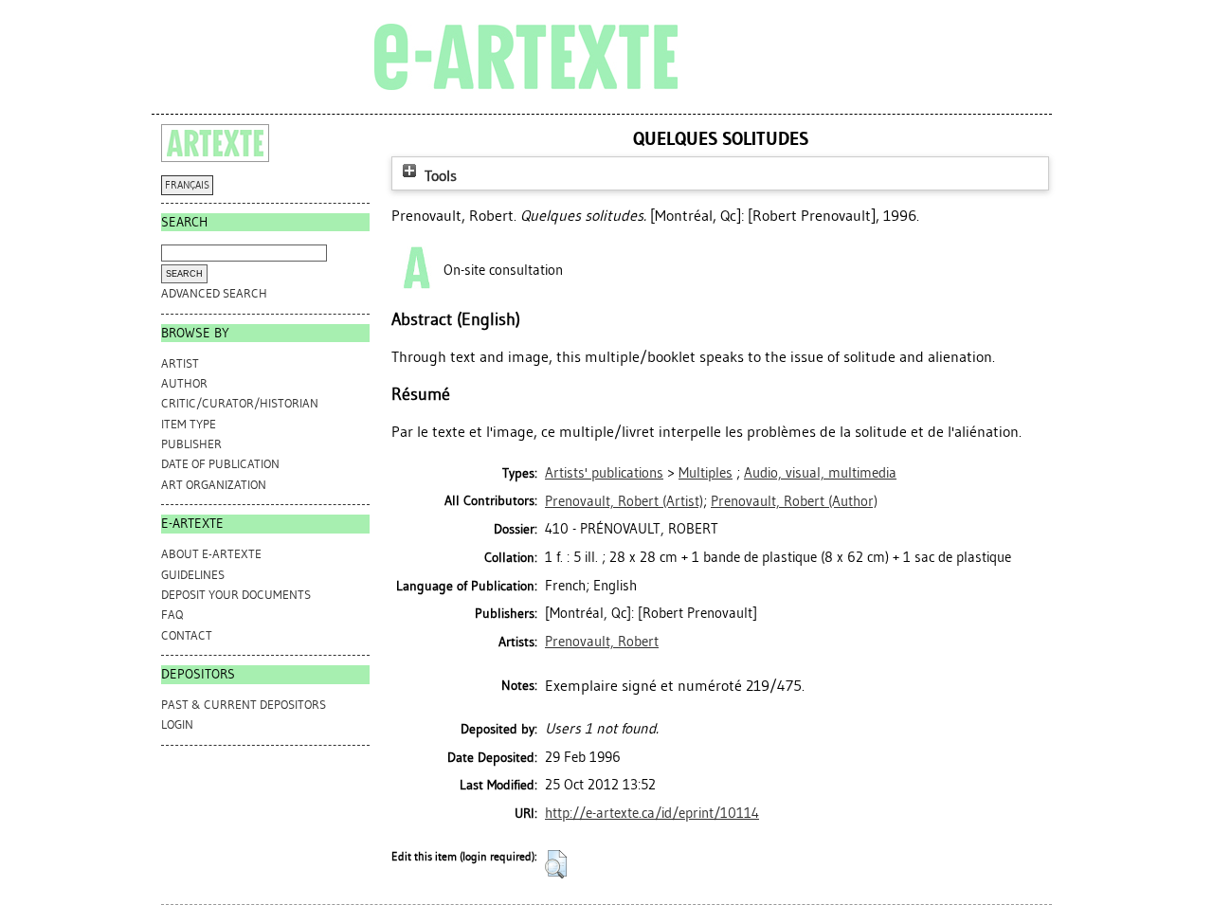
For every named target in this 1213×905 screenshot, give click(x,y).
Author (184, 383)
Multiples (706, 472)
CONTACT (186, 635)
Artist (180, 363)
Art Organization (213, 485)
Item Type (188, 424)
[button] (555, 864)
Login (177, 724)
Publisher (191, 444)
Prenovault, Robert (602, 641)
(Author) (794, 501)
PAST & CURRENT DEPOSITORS (243, 704)
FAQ (172, 614)
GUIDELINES (193, 575)
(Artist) (624, 501)
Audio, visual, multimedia (820, 472)
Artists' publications (604, 472)
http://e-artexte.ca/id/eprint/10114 (652, 813)
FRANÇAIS (187, 185)
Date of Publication (220, 464)
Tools (439, 176)
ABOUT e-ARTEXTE (211, 554)
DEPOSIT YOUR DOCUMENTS (236, 595)
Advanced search (214, 293)
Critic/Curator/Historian (239, 403)
